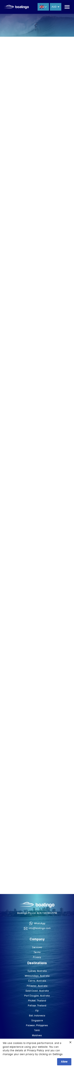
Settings (58, 1054)
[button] (67, 7)
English (43, 7)
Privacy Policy (35, 1050)
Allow (64, 1061)
